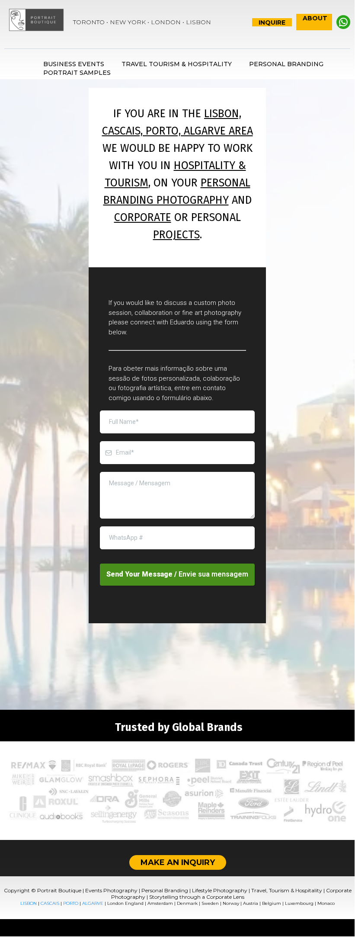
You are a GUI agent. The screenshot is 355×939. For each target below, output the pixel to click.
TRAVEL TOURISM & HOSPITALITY (177, 64)
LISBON (28, 903)
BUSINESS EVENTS (73, 64)
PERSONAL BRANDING (286, 64)
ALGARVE (92, 903)
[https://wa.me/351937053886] (343, 22)
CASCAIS (50, 903)
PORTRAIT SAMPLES (77, 73)
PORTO (70, 903)
